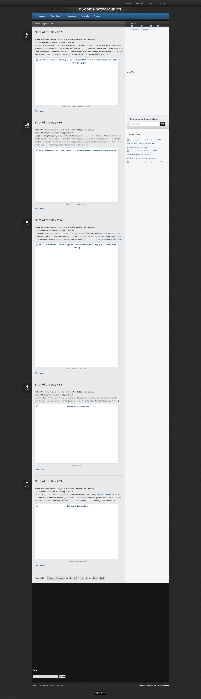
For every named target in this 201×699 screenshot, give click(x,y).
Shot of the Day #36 (48, 122)
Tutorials (85, 16)
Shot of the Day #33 (48, 481)
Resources (71, 16)
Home (128, 3)
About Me (139, 3)
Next (95, 578)
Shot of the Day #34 (48, 384)
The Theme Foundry (161, 685)
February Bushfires (114, 239)
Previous (60, 578)
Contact (163, 3)
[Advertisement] (147, 49)
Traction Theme (145, 685)
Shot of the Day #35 (48, 219)
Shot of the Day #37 (48, 32)
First (51, 578)
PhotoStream (56, 16)
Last (102, 578)
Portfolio (152, 3)
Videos (97, 16)
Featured (41, 16)
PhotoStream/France (107, 494)
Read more (39, 111)
